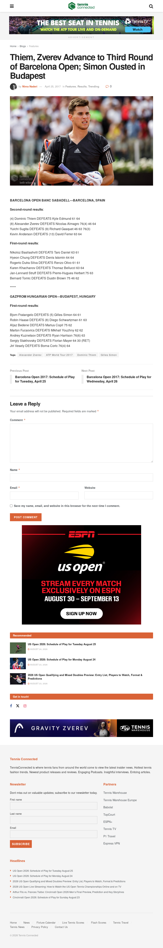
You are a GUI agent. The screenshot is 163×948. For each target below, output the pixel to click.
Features (34, 46)
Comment (18, 420)
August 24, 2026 (39, 649)
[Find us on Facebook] (11, 706)
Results (82, 86)
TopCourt (109, 814)
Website (89, 488)
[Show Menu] (12, 6)
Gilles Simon (109, 354)
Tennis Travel (120, 922)
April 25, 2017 (53, 86)
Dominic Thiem (86, 354)
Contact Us (61, 927)
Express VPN (111, 843)
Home (13, 46)
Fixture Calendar (46, 922)
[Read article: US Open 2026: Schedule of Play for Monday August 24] (18, 663)
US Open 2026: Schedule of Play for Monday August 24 (61, 659)
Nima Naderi (29, 86)
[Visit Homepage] (81, 6)
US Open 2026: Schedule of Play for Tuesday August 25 (62, 644)
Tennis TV (109, 829)
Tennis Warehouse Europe (120, 800)
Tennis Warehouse (115, 793)
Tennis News (17, 927)
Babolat (108, 807)
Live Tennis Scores (73, 922)
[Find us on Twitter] (17, 706)
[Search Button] (151, 6)
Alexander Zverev (30, 354)
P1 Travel (109, 836)
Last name (16, 813)
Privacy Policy (39, 927)
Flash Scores (98, 922)
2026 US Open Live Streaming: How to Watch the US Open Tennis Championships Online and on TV (67, 886)
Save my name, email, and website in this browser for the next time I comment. (67, 506)
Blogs (23, 46)
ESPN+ (107, 822)
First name (16, 799)
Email (15, 488)
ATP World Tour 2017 (59, 354)
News (26, 922)
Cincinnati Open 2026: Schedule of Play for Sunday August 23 (46, 897)
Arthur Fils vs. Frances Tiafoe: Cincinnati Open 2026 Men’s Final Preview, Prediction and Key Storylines (68, 892)
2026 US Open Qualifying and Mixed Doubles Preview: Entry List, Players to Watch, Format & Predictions (85, 676)
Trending (93, 86)
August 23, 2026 (39, 664)
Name (15, 470)
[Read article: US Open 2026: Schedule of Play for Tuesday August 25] (18, 648)
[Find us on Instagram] (24, 706)
